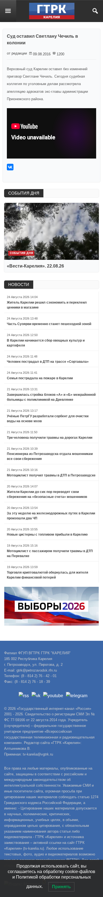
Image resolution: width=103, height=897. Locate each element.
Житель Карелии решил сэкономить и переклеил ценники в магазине (47, 305)
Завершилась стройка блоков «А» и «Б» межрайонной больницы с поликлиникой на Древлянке (51, 397)
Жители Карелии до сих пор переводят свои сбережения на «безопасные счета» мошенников (47, 494)
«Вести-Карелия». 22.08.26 (35, 266)
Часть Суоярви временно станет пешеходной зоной (49, 324)
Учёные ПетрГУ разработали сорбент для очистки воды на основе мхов (47, 418)
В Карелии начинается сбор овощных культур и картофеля (46, 343)
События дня (21, 253)
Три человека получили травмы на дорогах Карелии (49, 438)
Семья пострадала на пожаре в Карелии (40, 378)
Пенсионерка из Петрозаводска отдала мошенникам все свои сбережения (50, 456)
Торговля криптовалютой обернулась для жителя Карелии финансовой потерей (47, 575)
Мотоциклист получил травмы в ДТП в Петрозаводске (51, 475)
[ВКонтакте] (10, 167)
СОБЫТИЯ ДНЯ (23, 193)
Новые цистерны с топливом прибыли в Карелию (47, 534)
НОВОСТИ (18, 284)
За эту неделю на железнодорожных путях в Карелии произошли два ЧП (51, 515)
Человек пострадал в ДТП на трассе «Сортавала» (48, 362)
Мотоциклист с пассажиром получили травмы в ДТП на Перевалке (50, 553)
